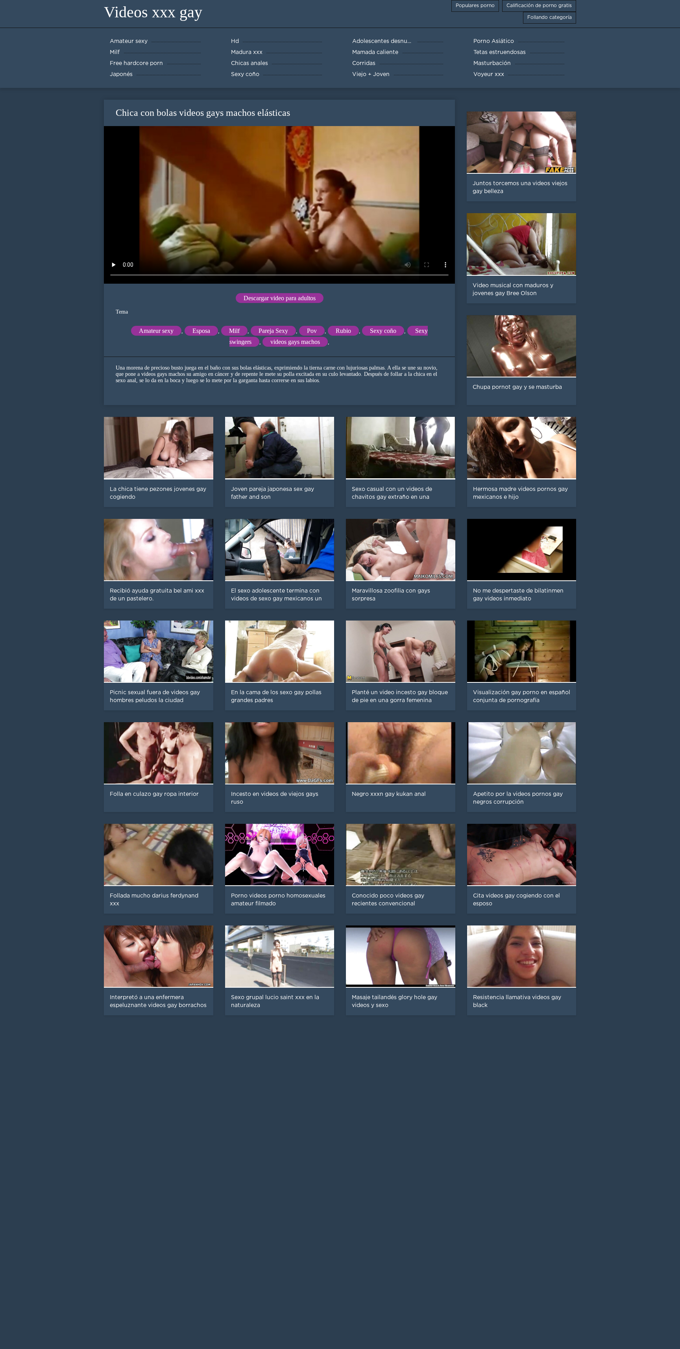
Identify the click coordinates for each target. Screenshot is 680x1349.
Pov (312, 330)
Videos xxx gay (153, 12)
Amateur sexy (156, 330)
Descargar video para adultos (280, 298)
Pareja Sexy (273, 330)
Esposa (201, 330)
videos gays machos (295, 341)
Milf (234, 330)
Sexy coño (383, 330)
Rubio (343, 330)
